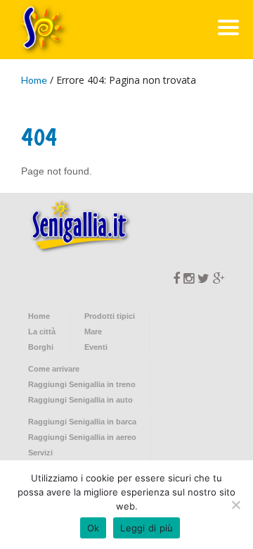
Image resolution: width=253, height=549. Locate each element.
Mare (93, 331)
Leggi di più (146, 528)
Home (34, 80)
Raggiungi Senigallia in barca (82, 421)
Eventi (96, 347)
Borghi (40, 347)
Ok (93, 528)
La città (42, 331)
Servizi (40, 452)
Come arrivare (53, 369)
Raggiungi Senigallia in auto (80, 400)
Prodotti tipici (109, 316)
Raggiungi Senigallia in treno (82, 384)
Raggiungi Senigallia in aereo (82, 437)
